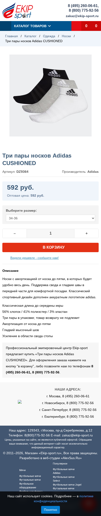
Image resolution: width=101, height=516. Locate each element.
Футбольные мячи (30, 476)
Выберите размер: (21, 210)
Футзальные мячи (30, 479)
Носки (66, 36)
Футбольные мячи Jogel (67, 484)
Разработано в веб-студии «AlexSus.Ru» (50, 458)
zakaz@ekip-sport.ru (82, 16)
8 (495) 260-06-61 (83, 6)
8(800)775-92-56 (37, 435)
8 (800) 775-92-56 (84, 10)
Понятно (50, 510)
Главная (11, 36)
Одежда (49, 36)
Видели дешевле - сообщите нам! (34, 258)
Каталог (30, 36)
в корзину (54, 247)
